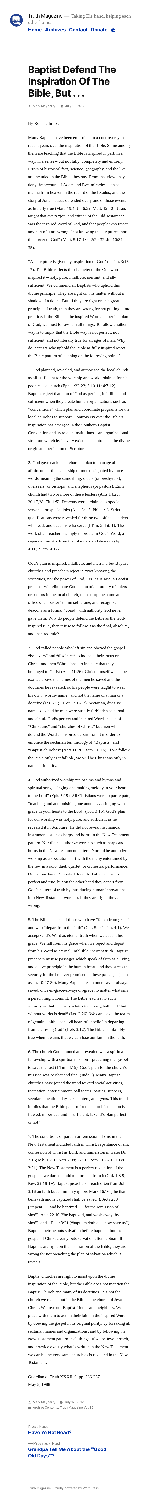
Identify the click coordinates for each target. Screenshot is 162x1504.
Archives (55, 30)
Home (35, 30)
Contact (78, 30)
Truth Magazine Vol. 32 (77, 1407)
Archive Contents (45, 1407)
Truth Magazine (45, 16)
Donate (99, 30)
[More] (113, 30)
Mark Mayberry (44, 106)
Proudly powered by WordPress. (75, 1488)
